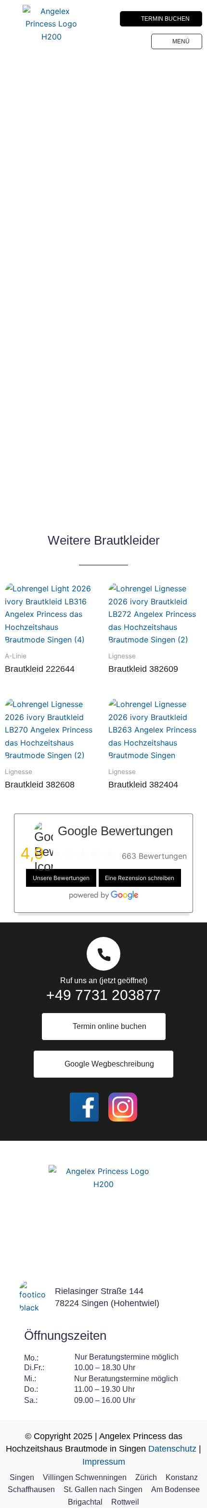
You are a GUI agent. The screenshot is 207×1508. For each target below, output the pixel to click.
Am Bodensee (175, 1489)
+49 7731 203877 (103, 995)
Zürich (146, 1477)
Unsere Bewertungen (61, 877)
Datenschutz (172, 1449)
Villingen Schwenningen (85, 1477)
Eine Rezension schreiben (139, 877)
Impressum (103, 1462)
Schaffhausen (31, 1489)
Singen (22, 1477)
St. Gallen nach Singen (103, 1489)
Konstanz (182, 1477)
